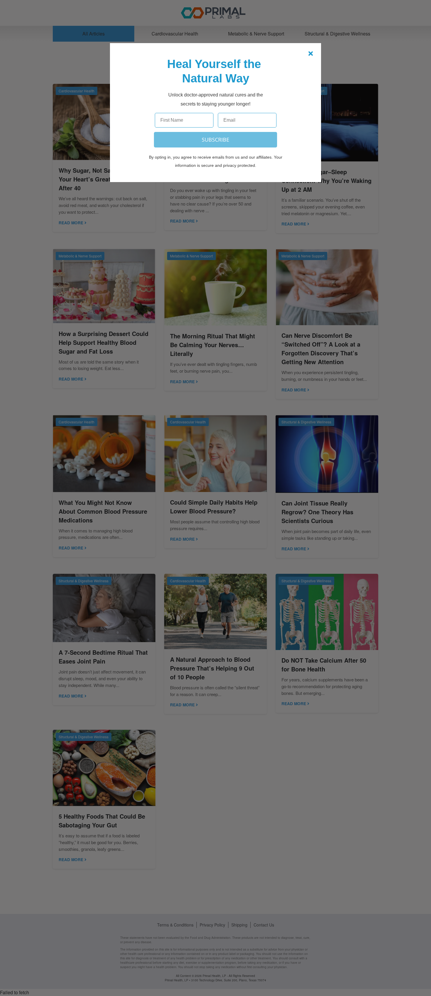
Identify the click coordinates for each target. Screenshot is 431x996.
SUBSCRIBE (215, 139)
